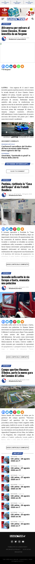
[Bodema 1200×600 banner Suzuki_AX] (17, 138)
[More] (22, 66)
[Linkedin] (11, 66)
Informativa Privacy (13, 549)
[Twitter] (7, 66)
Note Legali (27, 549)
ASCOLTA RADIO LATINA (29, 3)
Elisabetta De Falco (15, 195)
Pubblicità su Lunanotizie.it (17, 547)
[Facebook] (3, 66)
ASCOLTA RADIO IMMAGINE (17, 3)
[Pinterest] (14, 66)
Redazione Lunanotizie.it (17, 39)
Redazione (18, 552)
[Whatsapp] (18, 66)
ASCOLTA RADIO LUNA (5, 3)
